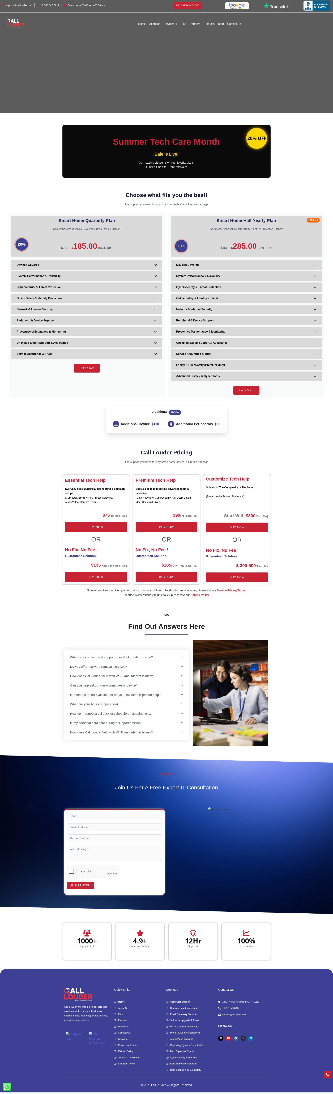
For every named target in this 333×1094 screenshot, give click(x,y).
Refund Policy (199, 595)
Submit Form (80, 885)
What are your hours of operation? (94, 704)
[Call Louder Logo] (15, 23)
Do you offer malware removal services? (98, 666)
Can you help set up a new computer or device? (104, 685)
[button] (126, 657)
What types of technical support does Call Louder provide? (111, 657)
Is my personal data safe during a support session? (106, 723)
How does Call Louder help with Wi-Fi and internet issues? (111, 676)
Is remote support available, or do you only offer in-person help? (115, 695)
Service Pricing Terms (231, 590)
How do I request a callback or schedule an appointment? (110, 713)
